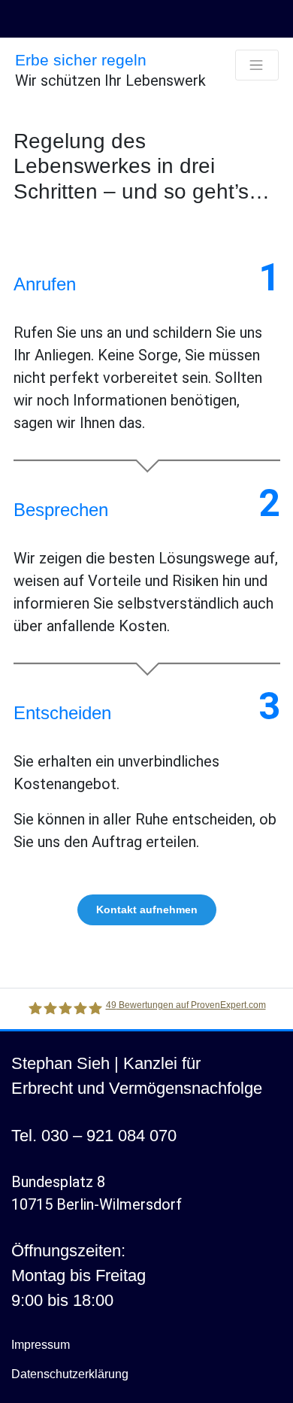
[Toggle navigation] (257, 65)
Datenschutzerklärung (69, 1374)
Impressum (40, 1344)
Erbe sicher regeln (80, 59)
